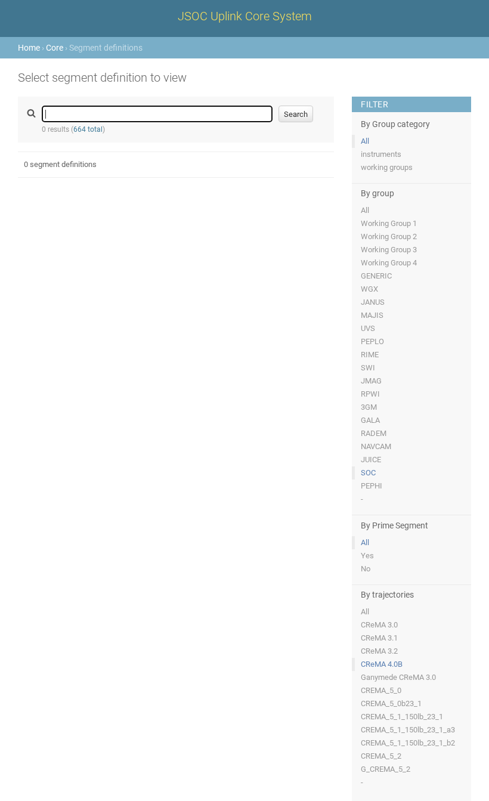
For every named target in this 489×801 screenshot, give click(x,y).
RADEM (373, 433)
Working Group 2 (389, 236)
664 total (88, 129)
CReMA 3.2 (379, 651)
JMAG (371, 380)
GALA (370, 420)
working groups (387, 167)
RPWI (370, 393)
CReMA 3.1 (379, 637)
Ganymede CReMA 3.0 (398, 677)
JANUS (373, 302)
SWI (368, 367)
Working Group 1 (389, 223)
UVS (368, 328)
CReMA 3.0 (379, 624)
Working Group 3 (389, 249)
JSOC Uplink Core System (245, 16)
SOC (368, 472)
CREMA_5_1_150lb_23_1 (402, 716)
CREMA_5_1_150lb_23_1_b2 (408, 742)
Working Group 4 (389, 262)
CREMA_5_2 (381, 755)
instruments (381, 154)
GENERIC (376, 275)
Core (54, 47)
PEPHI (371, 485)
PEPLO (372, 341)
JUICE (371, 459)
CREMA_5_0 (381, 690)
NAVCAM (376, 446)
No (365, 568)
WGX (369, 288)
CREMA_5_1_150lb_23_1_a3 (408, 729)
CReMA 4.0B (382, 664)
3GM (369, 407)
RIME (370, 354)
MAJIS (372, 315)
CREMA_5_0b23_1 (391, 703)
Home (29, 47)
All (365, 141)
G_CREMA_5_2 (385, 769)
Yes (367, 555)
